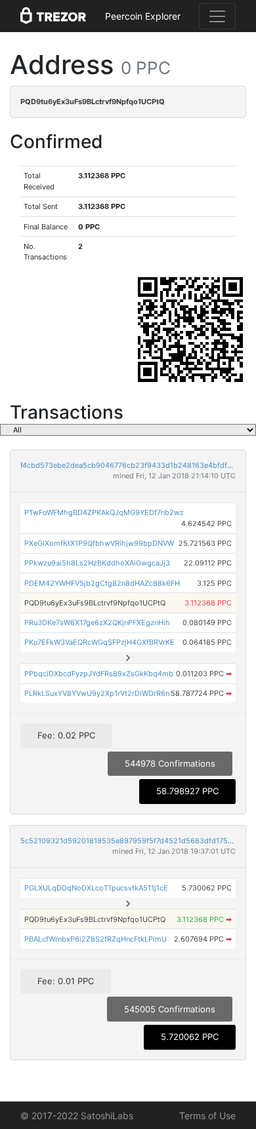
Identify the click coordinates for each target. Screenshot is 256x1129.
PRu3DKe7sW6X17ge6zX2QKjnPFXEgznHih (97, 622)
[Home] (53, 16)
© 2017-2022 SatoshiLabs (76, 1115)
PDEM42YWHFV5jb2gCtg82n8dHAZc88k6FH (102, 583)
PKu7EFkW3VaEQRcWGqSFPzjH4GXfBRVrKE (99, 642)
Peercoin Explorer (143, 16)
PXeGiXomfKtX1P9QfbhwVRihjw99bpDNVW (99, 543)
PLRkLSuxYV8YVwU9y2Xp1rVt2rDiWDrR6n (96, 693)
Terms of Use (207, 1115)
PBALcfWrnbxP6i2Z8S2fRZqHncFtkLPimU (95, 939)
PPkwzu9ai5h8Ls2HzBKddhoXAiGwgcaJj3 (97, 562)
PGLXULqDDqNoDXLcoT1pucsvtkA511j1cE (96, 887)
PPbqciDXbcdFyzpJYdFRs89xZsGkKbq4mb (98, 673)
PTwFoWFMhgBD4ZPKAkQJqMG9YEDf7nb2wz (104, 512)
